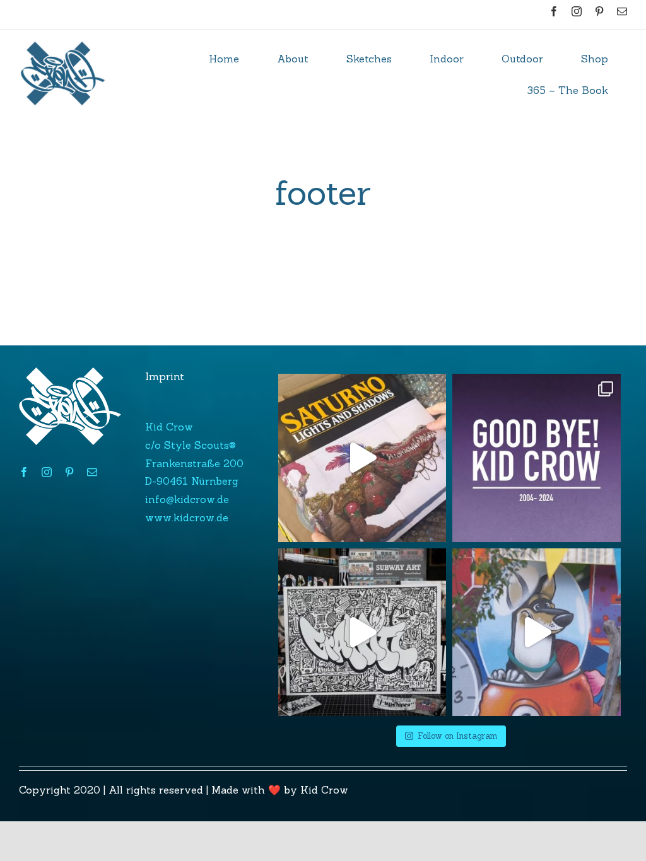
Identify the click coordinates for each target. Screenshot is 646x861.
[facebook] (554, 11)
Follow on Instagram (457, 736)
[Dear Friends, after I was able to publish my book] (536, 458)
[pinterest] (599, 11)
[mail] (622, 11)
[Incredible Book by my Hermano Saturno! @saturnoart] (362, 458)
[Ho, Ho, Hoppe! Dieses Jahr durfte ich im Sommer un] (536, 632)
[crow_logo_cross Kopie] (63, 34)
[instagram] (577, 11)
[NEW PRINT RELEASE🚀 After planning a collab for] (362, 632)
